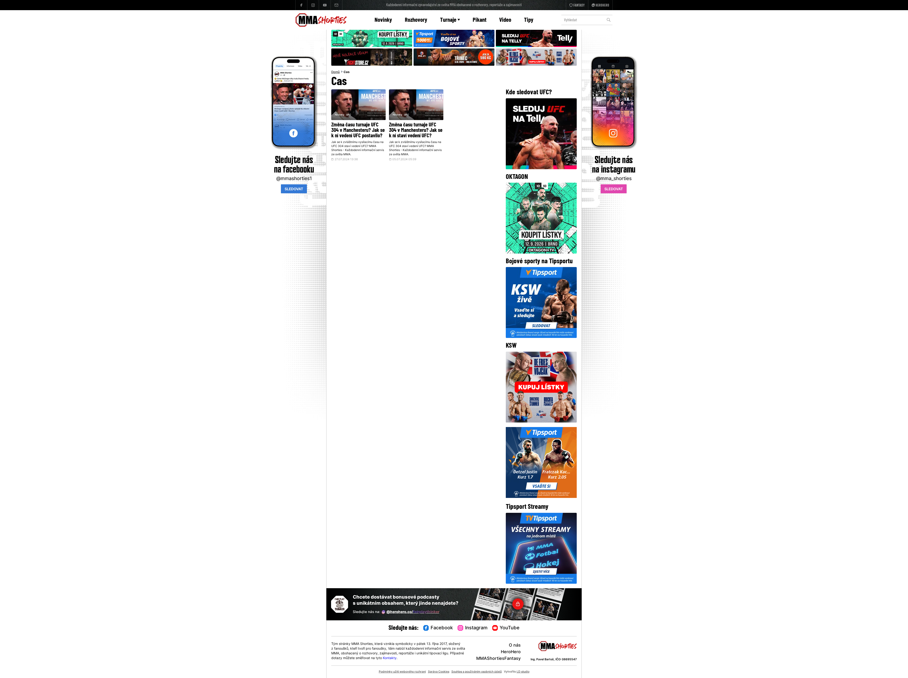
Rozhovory (416, 20)
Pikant (479, 20)
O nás (515, 645)
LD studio (523, 671)
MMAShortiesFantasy (498, 658)
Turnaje (448, 20)
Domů (335, 72)
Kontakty (390, 658)
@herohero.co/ (412, 612)
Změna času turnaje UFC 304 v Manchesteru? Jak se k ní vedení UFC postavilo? (358, 130)
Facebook (442, 628)
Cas (346, 72)
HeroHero (511, 652)
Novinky (383, 20)
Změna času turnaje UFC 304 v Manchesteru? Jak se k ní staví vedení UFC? (415, 130)
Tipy (528, 20)
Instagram (476, 628)
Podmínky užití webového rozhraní (402, 671)
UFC (348, 115)
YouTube (509, 628)
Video (505, 20)
